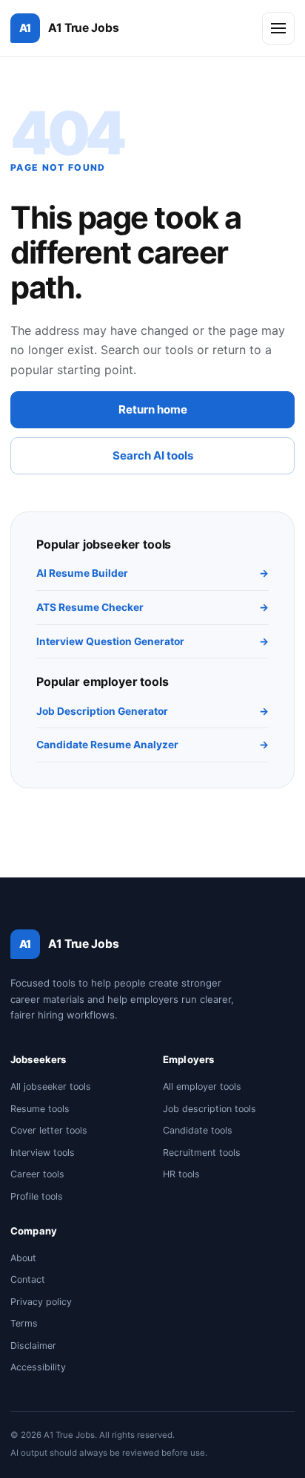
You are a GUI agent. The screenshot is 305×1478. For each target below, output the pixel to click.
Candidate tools (197, 1130)
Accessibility (38, 1367)
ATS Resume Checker (152, 607)
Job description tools (209, 1108)
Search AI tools (153, 455)
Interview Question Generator (152, 641)
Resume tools (40, 1108)
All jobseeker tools (50, 1086)
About (23, 1257)
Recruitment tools (202, 1152)
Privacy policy (41, 1301)
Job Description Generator (152, 711)
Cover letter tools (48, 1130)
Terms (24, 1323)
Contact (27, 1279)
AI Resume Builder (152, 573)
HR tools (181, 1174)
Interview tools (42, 1152)
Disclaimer (33, 1345)
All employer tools (202, 1086)
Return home (152, 409)
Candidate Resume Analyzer (152, 745)
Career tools (37, 1174)
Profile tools (36, 1196)
